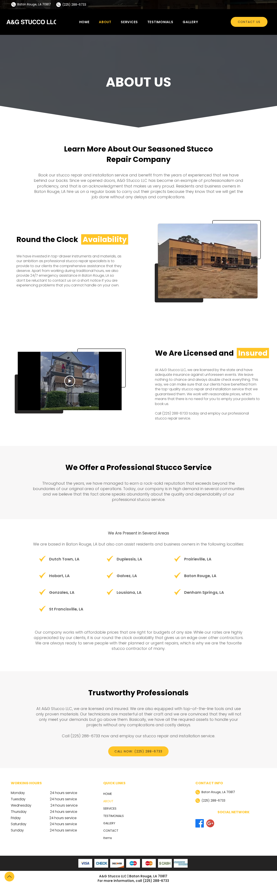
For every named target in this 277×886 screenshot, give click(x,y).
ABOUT (108, 801)
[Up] (9, 876)
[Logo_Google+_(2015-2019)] (210, 823)
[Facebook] (199, 823)
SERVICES (109, 808)
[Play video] (69, 381)
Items (107, 838)
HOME (107, 794)
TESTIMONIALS (113, 816)
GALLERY (109, 823)
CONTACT (110, 830)
